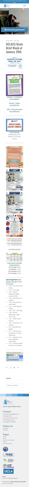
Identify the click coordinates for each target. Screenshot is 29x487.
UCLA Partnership (7, 443)
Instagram (5, 428)
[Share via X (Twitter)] (10, 367)
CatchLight (23, 481)
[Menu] (24, 5)
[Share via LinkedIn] (14, 367)
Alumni (5, 441)
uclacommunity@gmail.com (11, 414)
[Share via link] (18, 367)
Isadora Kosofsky (15, 481)
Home (4, 436)
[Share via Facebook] (6, 367)
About (4, 438)
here (14, 2)
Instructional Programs (9, 440)
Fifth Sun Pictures (12, 478)
